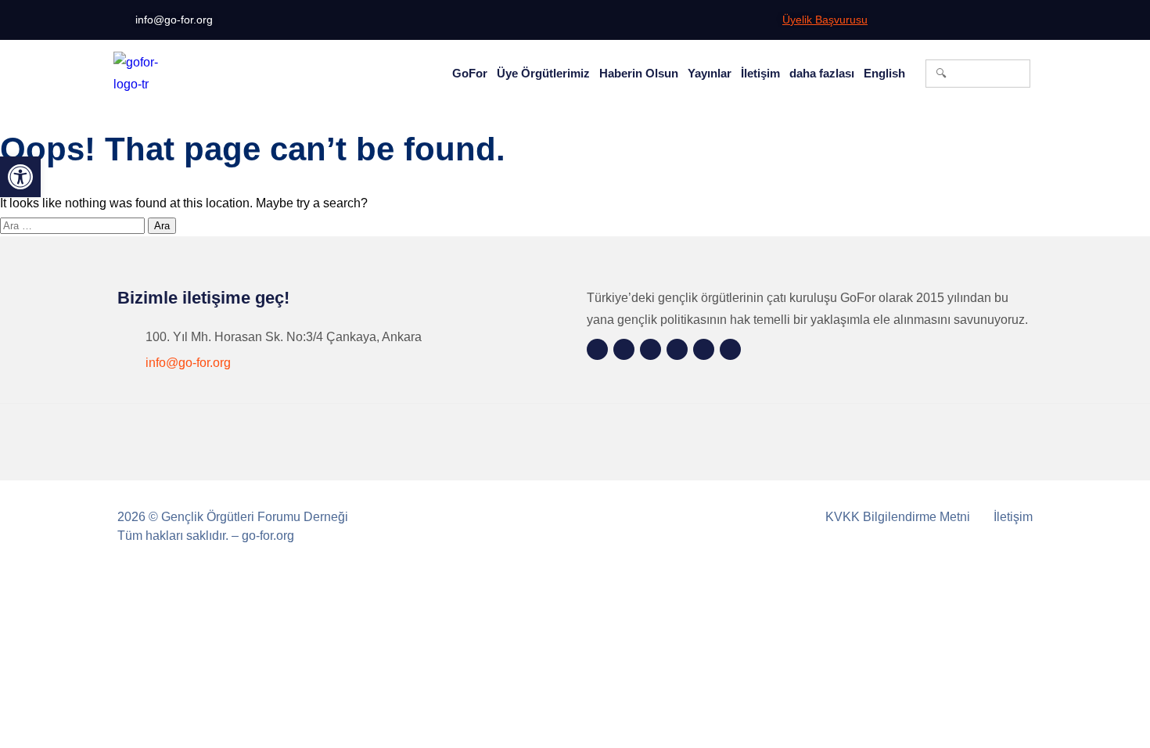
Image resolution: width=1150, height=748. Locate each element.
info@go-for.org (188, 362)
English (884, 73)
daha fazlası (821, 73)
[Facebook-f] (929, 20)
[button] (20, 176)
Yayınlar (709, 73)
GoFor (469, 73)
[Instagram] (905, 20)
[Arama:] (74, 225)
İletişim (760, 73)
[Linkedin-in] (978, 20)
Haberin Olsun (638, 73)
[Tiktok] (1026, 20)
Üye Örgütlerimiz (543, 73)
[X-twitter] (953, 20)
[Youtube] (1002, 20)
